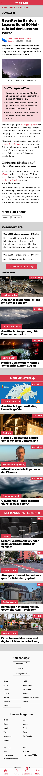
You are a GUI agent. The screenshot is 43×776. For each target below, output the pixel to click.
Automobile (8, 736)
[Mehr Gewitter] (21, 378)
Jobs (5, 751)
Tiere (5, 732)
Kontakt (26, 751)
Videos (6, 693)
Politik (25, 681)
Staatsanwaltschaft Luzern (19, 38)
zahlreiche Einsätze (11, 180)
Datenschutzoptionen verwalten (12, 758)
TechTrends (27, 736)
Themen (26, 701)
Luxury (25, 724)
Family (6, 728)
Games (6, 697)
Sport (6, 685)
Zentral (12, 7)
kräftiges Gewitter (29, 125)
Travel (25, 732)
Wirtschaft (27, 689)
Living (25, 720)
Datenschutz (8, 755)
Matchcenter (27, 685)
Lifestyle (7, 701)
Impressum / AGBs (30, 755)
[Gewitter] (21, 13)
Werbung (7, 748)
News (6, 681)
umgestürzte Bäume (11, 144)
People (6, 689)
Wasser (5, 174)
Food (25, 728)
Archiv (6, 705)
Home (4, 7)
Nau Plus (26, 693)
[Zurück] (1, 2)
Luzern (11, 41)
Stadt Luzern (23, 7)
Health (6, 720)
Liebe (6, 724)
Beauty (6, 740)
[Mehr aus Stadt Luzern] (21, 513)
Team (25, 748)
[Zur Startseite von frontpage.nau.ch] (21, 3)
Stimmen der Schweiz (31, 697)
